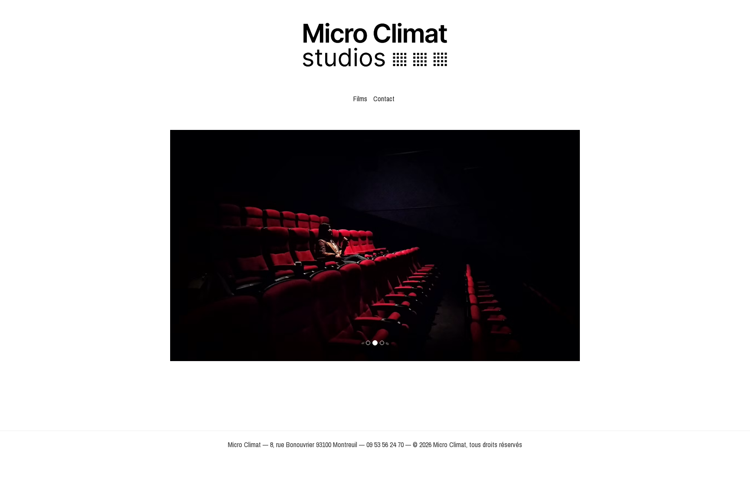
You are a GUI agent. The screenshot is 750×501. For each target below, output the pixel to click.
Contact (384, 98)
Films (360, 98)
